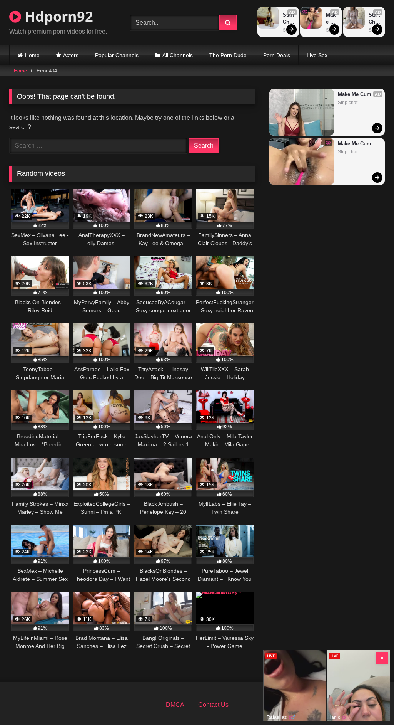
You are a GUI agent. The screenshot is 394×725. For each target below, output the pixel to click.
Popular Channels (117, 55)
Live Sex (317, 55)
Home (32, 55)
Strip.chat (347, 102)
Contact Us (213, 704)
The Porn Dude (228, 55)
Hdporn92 (57, 16)
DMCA (175, 704)
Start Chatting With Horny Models (289, 18)
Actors (70, 55)
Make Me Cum (332, 18)
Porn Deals (276, 55)
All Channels (177, 55)
